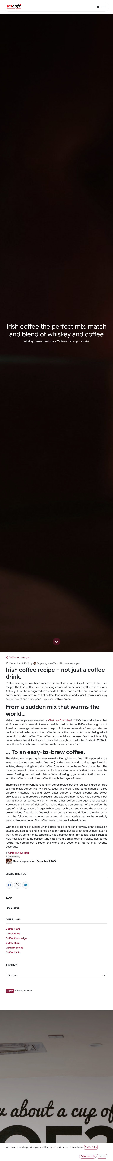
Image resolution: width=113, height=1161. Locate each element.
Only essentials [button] (87, 1156)
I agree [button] (102, 1156)
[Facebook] (9, 885)
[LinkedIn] (25, 885)
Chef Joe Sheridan (59, 720)
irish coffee (14, 856)
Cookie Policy (91, 1147)
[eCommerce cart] (98, 7)
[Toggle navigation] (104, 7)
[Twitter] (17, 885)
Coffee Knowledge (19, 657)
